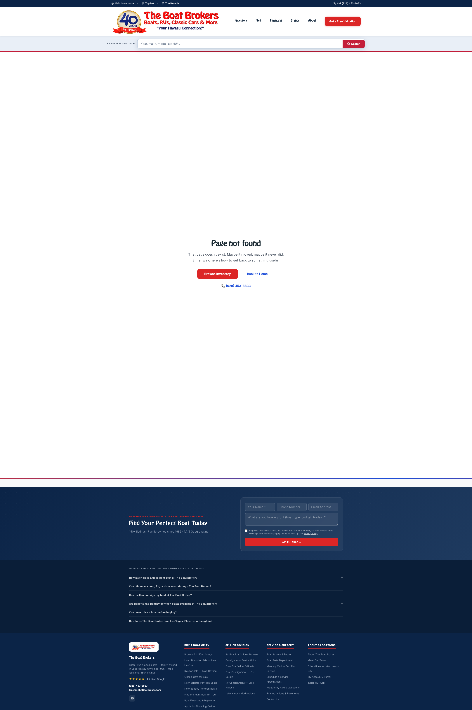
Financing (276, 20)
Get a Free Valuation (342, 21)
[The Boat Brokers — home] (169, 21)
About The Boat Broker (321, 654)
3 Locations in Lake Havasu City (323, 668)
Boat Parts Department (280, 660)
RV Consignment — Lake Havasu (239, 685)
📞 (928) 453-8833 (236, 286)
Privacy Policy (310, 533)
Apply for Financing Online (199, 706)
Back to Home (257, 274)
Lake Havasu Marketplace (240, 693)
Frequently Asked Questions (283, 687)
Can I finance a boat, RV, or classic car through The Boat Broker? (236, 586)
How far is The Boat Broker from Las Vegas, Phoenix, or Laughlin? (236, 621)
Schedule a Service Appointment (278, 679)
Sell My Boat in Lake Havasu (241, 654)
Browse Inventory (217, 274)
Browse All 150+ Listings (198, 654)
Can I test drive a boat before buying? (236, 612)
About (312, 20)
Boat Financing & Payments (200, 700)
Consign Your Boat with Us (240, 660)
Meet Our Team (317, 660)
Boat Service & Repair (279, 654)
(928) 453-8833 (138, 685)
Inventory (241, 20)
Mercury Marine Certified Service (281, 668)
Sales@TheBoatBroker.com (145, 689)
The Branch (172, 3)
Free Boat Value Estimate (239, 666)
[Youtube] (132, 698)
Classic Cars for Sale (196, 676)
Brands (295, 20)
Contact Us (273, 699)
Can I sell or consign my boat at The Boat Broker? (236, 595)
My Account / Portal (319, 676)
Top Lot (149, 3)
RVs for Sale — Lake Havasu (200, 670)
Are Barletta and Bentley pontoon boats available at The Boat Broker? (236, 603)
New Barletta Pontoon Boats (200, 682)
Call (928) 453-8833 (349, 3)
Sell (258, 20)
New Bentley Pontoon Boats (200, 688)
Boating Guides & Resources (283, 693)
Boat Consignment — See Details (240, 674)
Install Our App (316, 682)
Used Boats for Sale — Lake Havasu (200, 663)
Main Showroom (124, 3)
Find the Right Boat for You (200, 694)
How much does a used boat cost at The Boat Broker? (236, 577)
